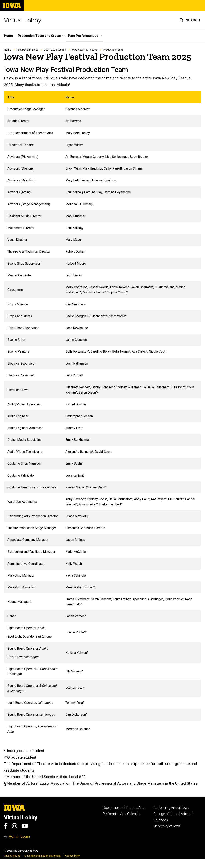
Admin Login (19, 836)
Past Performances (27, 49)
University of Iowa (167, 826)
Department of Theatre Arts (123, 808)
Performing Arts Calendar (121, 814)
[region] (102, 414)
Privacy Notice (12, 855)
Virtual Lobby (22, 20)
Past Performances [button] (83, 36)
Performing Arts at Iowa (171, 808)
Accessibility (72, 855)
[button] (189, 20)
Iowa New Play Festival (85, 49)
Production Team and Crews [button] (39, 36)
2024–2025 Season (55, 49)
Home (8, 36)
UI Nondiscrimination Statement (42, 855)
